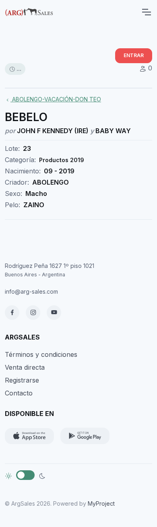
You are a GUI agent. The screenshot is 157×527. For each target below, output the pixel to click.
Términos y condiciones (41, 354)
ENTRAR (134, 55)
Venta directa (25, 367)
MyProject (101, 503)
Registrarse (22, 380)
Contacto (19, 393)
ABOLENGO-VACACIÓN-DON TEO (55, 99)
